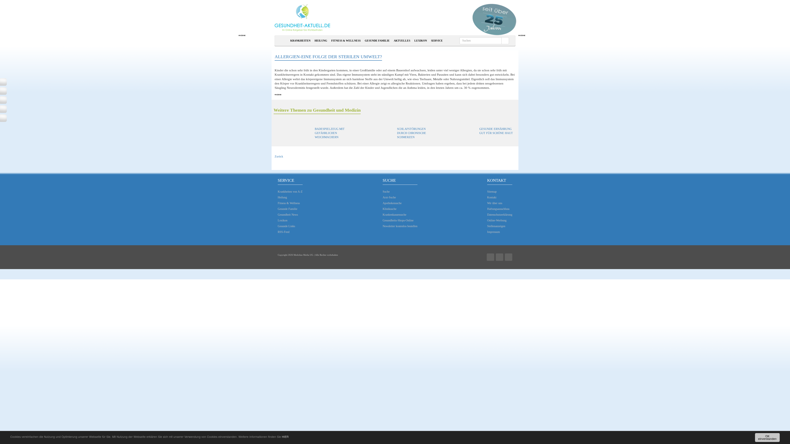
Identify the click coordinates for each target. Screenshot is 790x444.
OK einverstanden (767, 437)
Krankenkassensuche (394, 214)
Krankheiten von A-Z (290, 191)
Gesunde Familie (377, 40)
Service (437, 40)
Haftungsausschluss (498, 208)
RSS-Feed (283, 232)
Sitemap (492, 191)
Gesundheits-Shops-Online (398, 220)
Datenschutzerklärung (499, 214)
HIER (285, 437)
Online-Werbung (497, 220)
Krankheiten (300, 40)
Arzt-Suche (389, 197)
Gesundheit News (288, 214)
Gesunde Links (286, 226)
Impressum (493, 232)
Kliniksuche (389, 208)
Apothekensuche (392, 203)
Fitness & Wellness (346, 40)
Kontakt (491, 197)
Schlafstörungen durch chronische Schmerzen (411, 133)
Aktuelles (402, 40)
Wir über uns (494, 203)
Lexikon (420, 40)
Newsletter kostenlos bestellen (400, 226)
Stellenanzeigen (496, 226)
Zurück (279, 156)
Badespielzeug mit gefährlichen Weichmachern (330, 133)
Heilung (321, 40)
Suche (386, 191)
